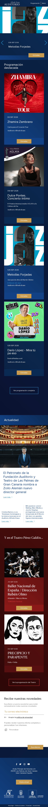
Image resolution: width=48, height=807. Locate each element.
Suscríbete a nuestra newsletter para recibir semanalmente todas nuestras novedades (21, 705)
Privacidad (29, 805)
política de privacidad (24, 717)
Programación (35, 3)
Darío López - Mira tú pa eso (21, 351)
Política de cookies (20, 805)
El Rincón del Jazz (14, 283)
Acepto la (20, 717)
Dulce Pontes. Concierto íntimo (18, 197)
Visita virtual (24, 782)
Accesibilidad (36, 805)
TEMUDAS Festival (15, 601)
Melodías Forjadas (19, 46)
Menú (44, 3)
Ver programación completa (24, 390)
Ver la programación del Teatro (24, 682)
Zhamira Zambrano (20, 122)
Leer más (7, 497)
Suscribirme (35, 747)
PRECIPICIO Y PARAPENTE (19, 654)
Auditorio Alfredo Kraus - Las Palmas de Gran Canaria (12, 3)
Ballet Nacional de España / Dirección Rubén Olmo (22, 589)
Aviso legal (11, 805)
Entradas (36, 55)
